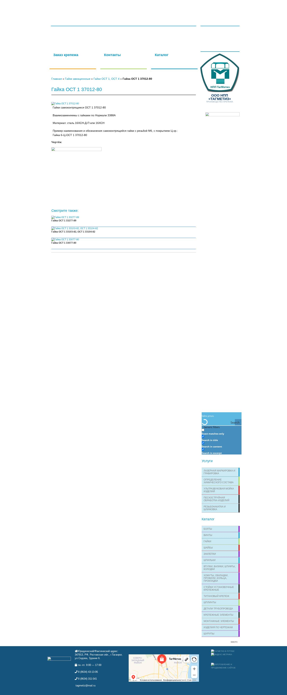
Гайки (207, 541)
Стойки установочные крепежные (219, 588)
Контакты (190, 8)
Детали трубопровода (218, 608)
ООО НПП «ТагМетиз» (69, 21)
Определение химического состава (219, 481)
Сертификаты (87, 8)
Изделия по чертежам (218, 627)
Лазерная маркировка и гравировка (219, 472)
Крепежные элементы (218, 615)
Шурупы (209, 633)
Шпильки (210, 560)
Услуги (107, 8)
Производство (128, 8)
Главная (67, 8)
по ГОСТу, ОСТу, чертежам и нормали (71, 59)
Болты (208, 529)
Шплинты (210, 602)
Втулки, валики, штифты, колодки (219, 568)
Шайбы (208, 547)
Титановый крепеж (216, 596)
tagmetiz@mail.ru (85, 685)
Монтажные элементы (219, 621)
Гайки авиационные (77, 78)
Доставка (171, 8)
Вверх (234, 642)
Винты (208, 535)
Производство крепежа (219, 98)
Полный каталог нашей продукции (169, 59)
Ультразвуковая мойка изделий (219, 490)
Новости (211, 19)
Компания (152, 8)
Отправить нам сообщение (121, 57)
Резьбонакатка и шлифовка (215, 508)
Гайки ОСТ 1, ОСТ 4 (106, 78)
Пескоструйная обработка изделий (216, 499)
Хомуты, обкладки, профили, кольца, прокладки (216, 578)
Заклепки (210, 554)
